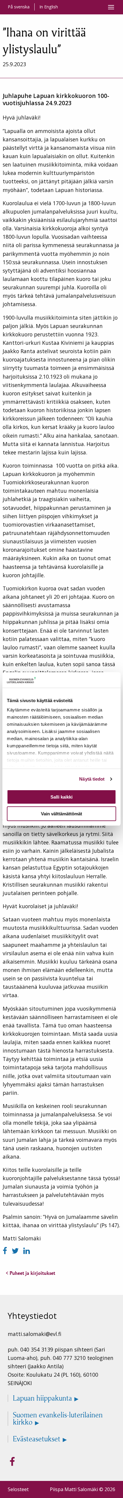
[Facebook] (6, 1250)
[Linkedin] (26, 1250)
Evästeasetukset (36, 1439)
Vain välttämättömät (61, 813)
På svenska (19, 6)
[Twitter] (16, 1250)
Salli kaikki (61, 796)
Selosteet (18, 1489)
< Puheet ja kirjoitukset (30, 1273)
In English (48, 6)
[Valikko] (111, 7)
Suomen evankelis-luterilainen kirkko (58, 1418)
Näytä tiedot (91, 779)
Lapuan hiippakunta (42, 1398)
